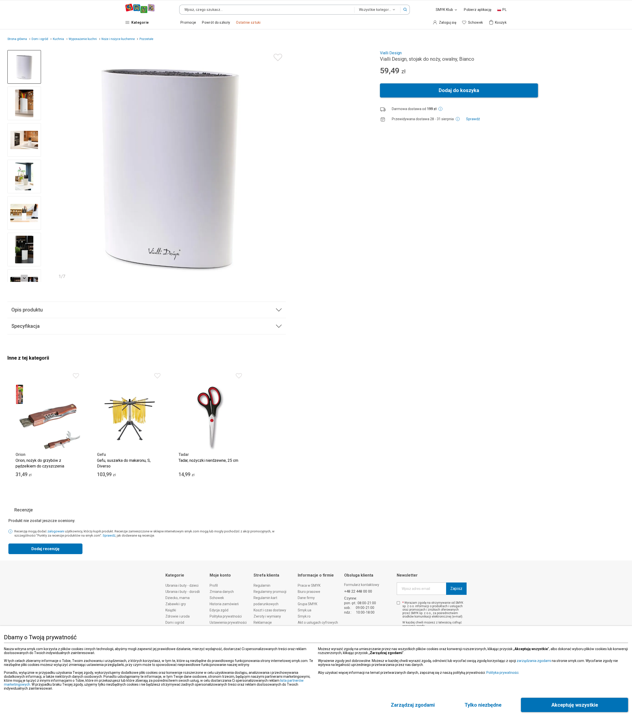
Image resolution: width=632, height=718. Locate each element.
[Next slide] (280, 166)
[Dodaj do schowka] (277, 56)
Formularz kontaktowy (361, 585)
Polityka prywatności (502, 673)
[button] (405, 10)
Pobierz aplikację (477, 10)
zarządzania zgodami (534, 661)
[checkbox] (398, 602)
